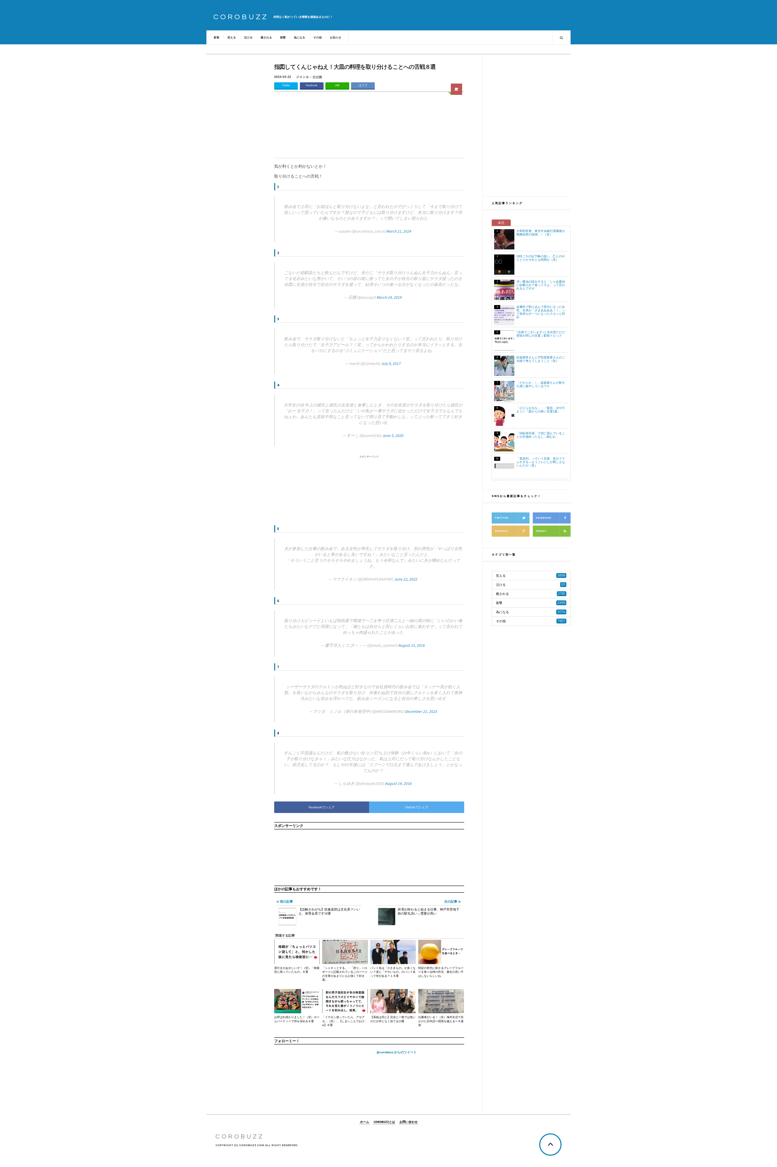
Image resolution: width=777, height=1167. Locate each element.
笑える (231, 37)
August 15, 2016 (411, 645)
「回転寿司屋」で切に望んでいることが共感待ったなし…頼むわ (540, 435)
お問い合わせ (408, 1122)
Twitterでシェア (416, 807)
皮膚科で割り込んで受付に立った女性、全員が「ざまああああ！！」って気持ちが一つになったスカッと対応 (540, 312)
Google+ (501, 531)
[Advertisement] (369, 127)
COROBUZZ (241, 17)
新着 (216, 37)
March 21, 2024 (398, 231)
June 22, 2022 (405, 579)
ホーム (364, 1122)
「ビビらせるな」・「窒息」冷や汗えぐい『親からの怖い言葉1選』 (540, 409)
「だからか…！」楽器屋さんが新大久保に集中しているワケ (540, 384)
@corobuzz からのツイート (397, 1052)
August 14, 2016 (398, 783)
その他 (317, 37)
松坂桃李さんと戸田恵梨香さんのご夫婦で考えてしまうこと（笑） (540, 359)
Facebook (311, 85)
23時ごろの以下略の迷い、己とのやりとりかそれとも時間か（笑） (540, 258)
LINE (337, 85)
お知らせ (335, 37)
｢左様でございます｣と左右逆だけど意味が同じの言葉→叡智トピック (540, 333)
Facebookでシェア (322, 807)
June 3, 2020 (392, 435)
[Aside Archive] (456, 89)
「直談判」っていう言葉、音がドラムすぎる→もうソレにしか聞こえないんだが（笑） (540, 462)
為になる (299, 37)
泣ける (248, 37)
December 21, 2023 (421, 711)
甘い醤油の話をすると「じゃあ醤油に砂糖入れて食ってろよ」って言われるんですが (540, 285)
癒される (266, 37)
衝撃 (283, 37)
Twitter (286, 85)
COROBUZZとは (384, 1122)
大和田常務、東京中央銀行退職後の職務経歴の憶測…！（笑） (540, 232)
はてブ (363, 85)
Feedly (541, 531)
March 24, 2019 (389, 297)
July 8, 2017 (391, 363)
